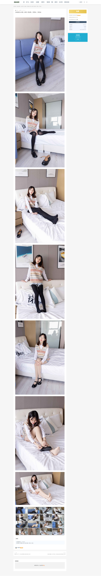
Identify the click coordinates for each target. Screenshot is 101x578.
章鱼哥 (18, 547)
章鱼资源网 (18, 6)
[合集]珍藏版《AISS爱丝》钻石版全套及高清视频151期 (56, 554)
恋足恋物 (22, 6)
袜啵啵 (25, 6)
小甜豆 (17, 538)
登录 (44, 565)
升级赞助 (79, 15)
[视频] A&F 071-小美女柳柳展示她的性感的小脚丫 (22, 554)
